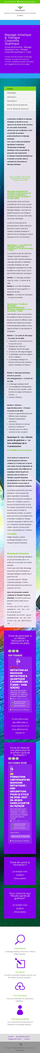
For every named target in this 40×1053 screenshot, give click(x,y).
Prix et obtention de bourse (18, 109)
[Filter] (13, 651)
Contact (27, 1039)
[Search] (9, 651)
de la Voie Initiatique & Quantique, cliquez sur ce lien (20, 178)
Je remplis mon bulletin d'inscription (20, 875)
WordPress (20, 1050)
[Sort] (17, 651)
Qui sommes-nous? (23, 1036)
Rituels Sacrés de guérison (17, 105)
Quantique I (11, 97)
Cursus (10, 89)
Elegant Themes (18, 1048)
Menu (21, 15)
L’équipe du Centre (14, 1039)
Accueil (10, 1036)
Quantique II (12, 101)
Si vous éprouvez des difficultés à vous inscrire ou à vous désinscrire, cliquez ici (20, 726)
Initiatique (11, 93)
